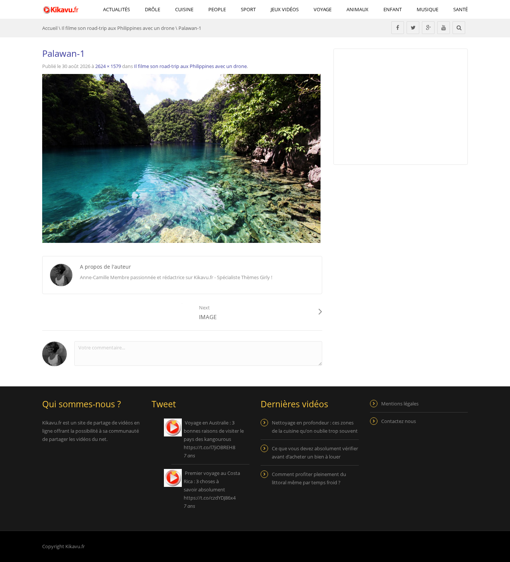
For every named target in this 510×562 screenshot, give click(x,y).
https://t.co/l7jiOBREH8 (209, 447)
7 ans (189, 455)
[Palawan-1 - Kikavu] (61, 9)
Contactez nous (398, 421)
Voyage (323, 9)
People (217, 9)
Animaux (357, 9)
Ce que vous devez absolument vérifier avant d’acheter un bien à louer (315, 452)
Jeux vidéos (285, 9)
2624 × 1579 (108, 66)
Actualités (116, 9)
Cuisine (184, 9)
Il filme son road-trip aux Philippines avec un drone (118, 28)
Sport (248, 9)
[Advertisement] (396, 232)
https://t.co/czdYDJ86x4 (210, 497)
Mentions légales (400, 403)
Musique (427, 9)
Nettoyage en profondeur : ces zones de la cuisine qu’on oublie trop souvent (315, 426)
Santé (460, 9)
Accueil (49, 28)
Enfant (392, 9)
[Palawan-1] (182, 158)
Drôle (152, 9)
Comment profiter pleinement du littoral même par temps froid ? (309, 478)
